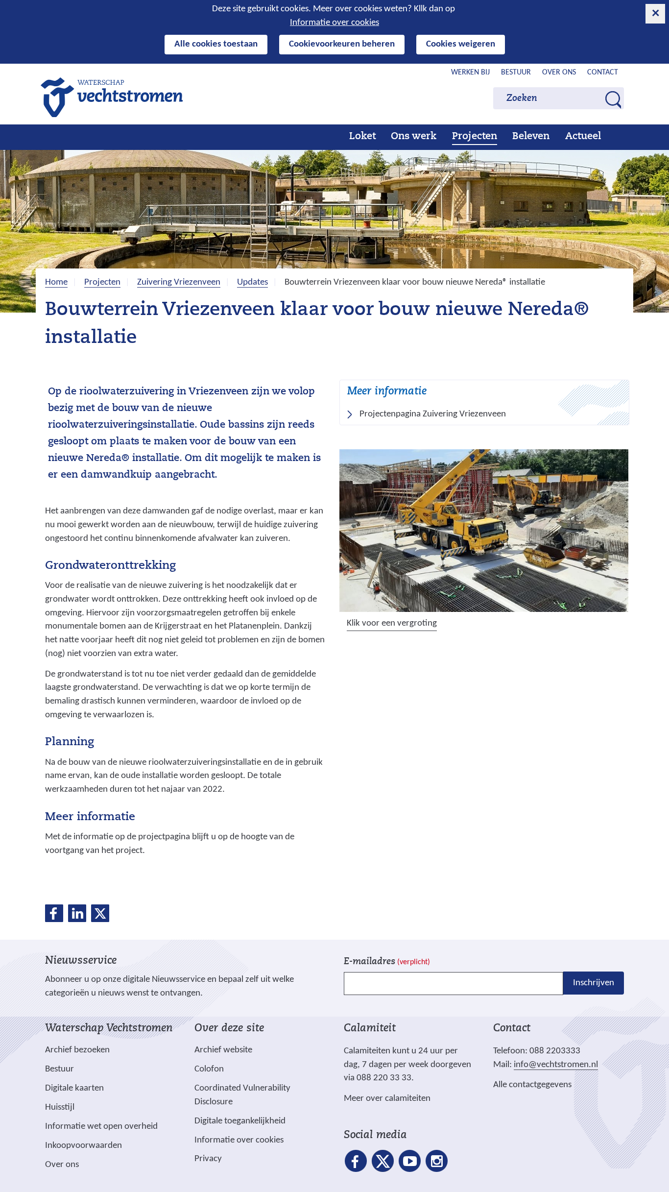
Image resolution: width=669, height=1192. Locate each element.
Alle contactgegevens (532, 1085)
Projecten (474, 137)
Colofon (209, 1069)
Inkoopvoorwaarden (83, 1145)
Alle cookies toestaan (216, 44)
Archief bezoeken (77, 1050)
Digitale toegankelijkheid (240, 1121)
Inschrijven (593, 983)
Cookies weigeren (460, 44)
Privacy (208, 1159)
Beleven (531, 137)
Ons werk (413, 137)
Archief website (223, 1050)
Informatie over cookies (334, 22)
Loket (362, 137)
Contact (602, 72)
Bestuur (516, 72)
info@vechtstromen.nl (556, 1065)
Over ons (559, 72)
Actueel (583, 137)
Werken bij (470, 72)
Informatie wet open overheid (101, 1127)
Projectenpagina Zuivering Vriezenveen (432, 414)
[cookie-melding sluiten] (655, 14)
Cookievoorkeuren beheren (342, 44)
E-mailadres (387, 962)
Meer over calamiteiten (387, 1098)
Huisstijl (59, 1107)
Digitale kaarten (74, 1089)
